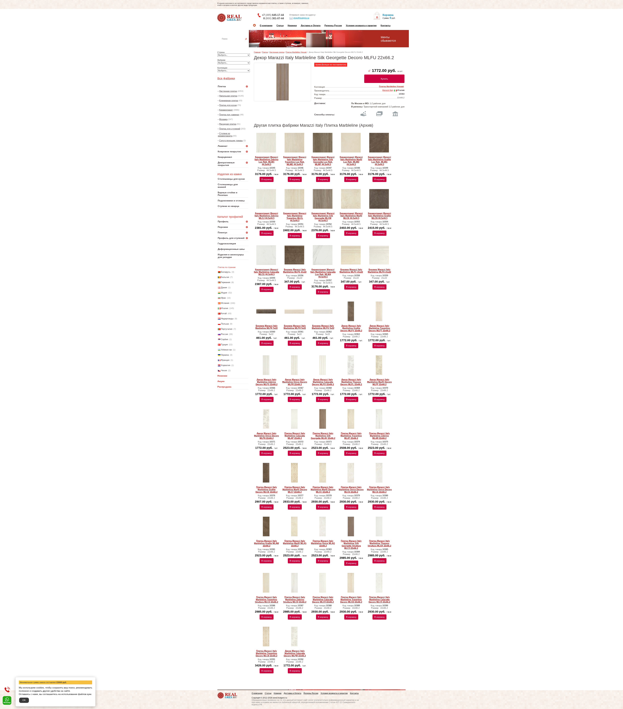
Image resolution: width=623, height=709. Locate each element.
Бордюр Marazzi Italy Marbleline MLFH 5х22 (295, 327)
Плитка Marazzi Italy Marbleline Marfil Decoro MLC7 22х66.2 (294, 489)
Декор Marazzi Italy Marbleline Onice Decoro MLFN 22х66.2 (266, 435)
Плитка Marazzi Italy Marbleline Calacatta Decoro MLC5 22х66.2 (379, 599)
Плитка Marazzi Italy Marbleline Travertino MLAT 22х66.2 (351, 435)
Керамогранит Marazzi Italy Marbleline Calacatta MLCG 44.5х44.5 (266, 272)
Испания (225, 303)
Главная (257, 52)
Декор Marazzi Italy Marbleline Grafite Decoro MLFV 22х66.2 (351, 328)
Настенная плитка (236, 43)
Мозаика (223, 119)
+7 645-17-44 (273, 15)
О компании (266, 25)
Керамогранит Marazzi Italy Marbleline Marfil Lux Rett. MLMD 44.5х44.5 (351, 161)
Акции (221, 381)
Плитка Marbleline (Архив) (296, 52)
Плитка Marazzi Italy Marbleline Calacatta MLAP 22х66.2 (294, 435)
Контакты (386, 25)
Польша (225, 324)
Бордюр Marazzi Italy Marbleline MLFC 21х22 (351, 270)
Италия (224, 308)
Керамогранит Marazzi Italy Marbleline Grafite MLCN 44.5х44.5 (379, 215)
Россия (224, 334)
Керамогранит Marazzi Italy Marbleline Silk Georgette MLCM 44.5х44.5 (323, 217)
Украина (225, 355)
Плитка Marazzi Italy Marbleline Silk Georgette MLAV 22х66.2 (323, 435)
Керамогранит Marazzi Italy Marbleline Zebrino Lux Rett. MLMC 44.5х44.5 (266, 161)
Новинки (292, 25)
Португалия (226, 329)
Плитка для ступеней (229, 129)
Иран (223, 298)
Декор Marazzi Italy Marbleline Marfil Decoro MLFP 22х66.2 (379, 382)
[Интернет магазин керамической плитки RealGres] (229, 17)
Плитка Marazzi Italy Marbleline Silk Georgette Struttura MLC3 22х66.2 (351, 544)
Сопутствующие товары (231, 140)
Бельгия (225, 277)
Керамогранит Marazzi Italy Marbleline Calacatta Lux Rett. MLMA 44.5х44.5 (323, 273)
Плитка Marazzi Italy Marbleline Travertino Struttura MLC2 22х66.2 (266, 599)
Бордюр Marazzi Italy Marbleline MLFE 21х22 (294, 270)
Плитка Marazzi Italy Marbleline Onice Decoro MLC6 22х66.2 (351, 489)
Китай (224, 313)
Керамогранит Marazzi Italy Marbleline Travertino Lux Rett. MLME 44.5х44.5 (294, 161)
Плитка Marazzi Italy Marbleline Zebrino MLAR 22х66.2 (379, 435)
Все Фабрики (226, 78)
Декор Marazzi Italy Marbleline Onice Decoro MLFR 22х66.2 (294, 382)
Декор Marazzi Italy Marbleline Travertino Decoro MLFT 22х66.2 (379, 328)
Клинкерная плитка (228, 100)
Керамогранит (226, 110)
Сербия (224, 339)
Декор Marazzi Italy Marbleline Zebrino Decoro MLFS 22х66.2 (266, 382)
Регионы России (333, 25)
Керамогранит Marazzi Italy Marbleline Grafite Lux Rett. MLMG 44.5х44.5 (379, 161)
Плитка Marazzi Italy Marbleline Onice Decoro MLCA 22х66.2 (379, 489)
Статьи (280, 25)
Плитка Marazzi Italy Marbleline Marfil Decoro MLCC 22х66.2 (323, 489)
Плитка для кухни (228, 105)
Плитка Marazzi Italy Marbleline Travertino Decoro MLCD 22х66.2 (351, 599)
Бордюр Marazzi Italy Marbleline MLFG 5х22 (323, 327)
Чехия (224, 370)
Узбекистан (226, 350)
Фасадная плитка (227, 124)
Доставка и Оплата (310, 25)
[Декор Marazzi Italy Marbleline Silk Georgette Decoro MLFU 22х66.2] (282, 82)
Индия (224, 292)
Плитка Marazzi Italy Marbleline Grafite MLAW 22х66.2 (266, 543)
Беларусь (226, 272)
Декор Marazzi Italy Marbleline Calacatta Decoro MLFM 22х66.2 (295, 653)
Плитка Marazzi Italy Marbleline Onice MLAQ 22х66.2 (323, 543)
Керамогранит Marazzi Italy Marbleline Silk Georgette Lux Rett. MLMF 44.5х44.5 (323, 161)
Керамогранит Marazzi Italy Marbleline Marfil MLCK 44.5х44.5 (351, 215)
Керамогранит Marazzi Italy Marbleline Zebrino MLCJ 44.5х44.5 (266, 215)
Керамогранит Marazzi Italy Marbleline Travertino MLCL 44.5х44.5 (294, 217)
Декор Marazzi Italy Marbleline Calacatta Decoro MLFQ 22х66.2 (323, 382)
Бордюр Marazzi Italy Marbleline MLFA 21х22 (379, 270)
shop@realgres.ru (301, 18)
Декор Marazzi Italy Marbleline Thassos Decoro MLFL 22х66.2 (351, 382)
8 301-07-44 (273, 18)
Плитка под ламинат (229, 114)
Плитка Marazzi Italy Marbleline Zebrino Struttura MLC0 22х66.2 (294, 599)
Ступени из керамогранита (225, 134)
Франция (225, 360)
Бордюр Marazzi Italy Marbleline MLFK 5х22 (266, 327)
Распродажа (224, 386)
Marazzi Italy (387, 90)
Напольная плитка (228, 96)
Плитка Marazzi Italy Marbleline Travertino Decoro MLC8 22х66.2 (266, 653)
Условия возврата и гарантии (361, 25)
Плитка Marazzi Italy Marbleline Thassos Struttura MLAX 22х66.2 (379, 543)
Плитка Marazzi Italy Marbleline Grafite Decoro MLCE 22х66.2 (266, 489)
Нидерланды (227, 318)
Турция (224, 344)
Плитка (265, 52)
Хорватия (225, 365)
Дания (224, 287)
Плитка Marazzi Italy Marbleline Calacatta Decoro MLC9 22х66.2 (323, 599)
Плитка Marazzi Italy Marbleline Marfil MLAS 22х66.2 (294, 543)
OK (24, 700)
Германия (225, 282)
